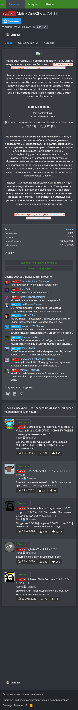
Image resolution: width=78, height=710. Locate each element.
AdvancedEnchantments (28, 296)
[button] (22, 4)
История (49, 42)
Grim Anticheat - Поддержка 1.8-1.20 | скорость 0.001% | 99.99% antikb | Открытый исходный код (44, 512)
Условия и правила (32, 694)
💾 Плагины (29, 437)
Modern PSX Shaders (28, 326)
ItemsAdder (22, 289)
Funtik (19, 519)
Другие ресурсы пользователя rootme (28, 276)
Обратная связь (11, 694)
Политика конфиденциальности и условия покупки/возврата (36, 700)
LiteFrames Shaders (27, 304)
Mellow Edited (24, 315)
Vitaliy (19, 437)
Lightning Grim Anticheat (41, 579)
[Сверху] (26, 705)
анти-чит (41, 26)
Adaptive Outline (25, 337)
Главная (18, 705)
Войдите (31, 67)
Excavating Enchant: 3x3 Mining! (33, 359)
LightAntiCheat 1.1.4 (38, 549)
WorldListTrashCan (26, 369)
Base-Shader (23, 348)
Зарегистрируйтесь (53, 67)
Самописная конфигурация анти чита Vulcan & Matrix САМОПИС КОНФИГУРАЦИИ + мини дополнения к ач (44, 430)
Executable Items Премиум (30, 281)
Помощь (7, 705)
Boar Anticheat (35, 470)
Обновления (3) (28, 42)
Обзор (9, 42)
